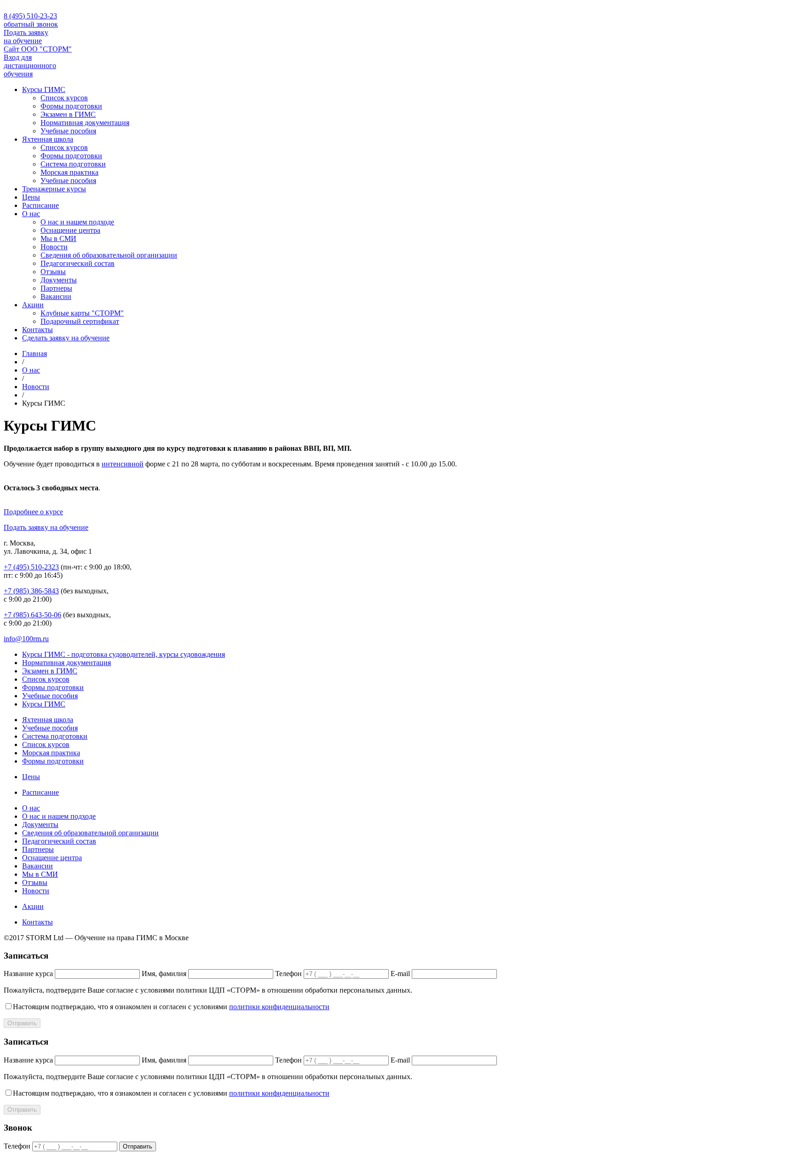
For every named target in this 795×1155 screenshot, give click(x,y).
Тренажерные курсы (54, 189)
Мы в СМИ (58, 238)
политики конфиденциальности (279, 1007)
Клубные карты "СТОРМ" (82, 313)
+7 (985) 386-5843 (31, 591)
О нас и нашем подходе (77, 222)
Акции (33, 305)
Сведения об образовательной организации (108, 255)
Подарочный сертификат (79, 321)
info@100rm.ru (26, 639)
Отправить (22, 1023)
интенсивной (123, 464)
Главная (34, 353)
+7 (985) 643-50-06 (32, 615)
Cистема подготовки (73, 164)
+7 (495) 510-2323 (31, 567)
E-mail (400, 973)
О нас (31, 214)
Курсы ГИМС (43, 89)
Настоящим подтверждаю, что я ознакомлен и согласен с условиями (171, 1007)
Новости (54, 247)
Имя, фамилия (164, 973)
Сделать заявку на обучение (65, 338)
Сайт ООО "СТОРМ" (38, 49)
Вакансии (55, 296)
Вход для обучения (30, 65)
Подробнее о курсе (33, 512)
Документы (58, 280)
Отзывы (53, 272)
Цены (31, 197)
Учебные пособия (68, 131)
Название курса (28, 973)
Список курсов (64, 98)
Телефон (288, 973)
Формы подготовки (71, 106)
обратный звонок (31, 24)
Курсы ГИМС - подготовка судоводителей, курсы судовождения (123, 654)
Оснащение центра (70, 230)
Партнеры (56, 288)
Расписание (40, 205)
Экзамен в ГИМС (68, 114)
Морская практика (69, 172)
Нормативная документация (84, 122)
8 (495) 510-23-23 (30, 16)
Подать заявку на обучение (26, 37)
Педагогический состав (77, 263)
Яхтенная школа (47, 139)
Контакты (37, 329)
